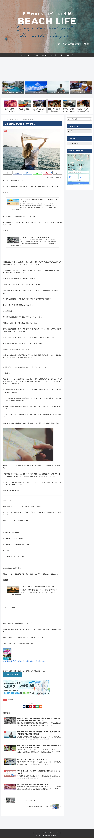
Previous (2, 106)
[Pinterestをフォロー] (34, 706)
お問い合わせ (45, 833)
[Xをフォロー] (27, 706)
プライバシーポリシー (55, 833)
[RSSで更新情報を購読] (40, 706)
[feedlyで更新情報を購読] (37, 706)
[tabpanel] (10, 106)
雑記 (5, 699)
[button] (57, 172)
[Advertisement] (47, 69)
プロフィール (37, 833)
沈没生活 (11, 699)
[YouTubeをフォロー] (30, 706)
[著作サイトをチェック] (24, 706)
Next (92, 106)
